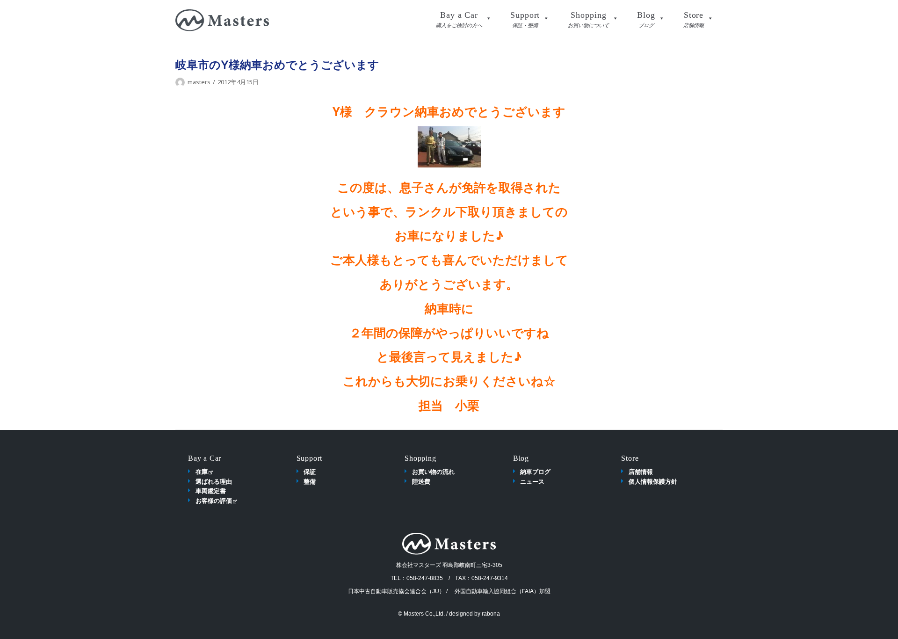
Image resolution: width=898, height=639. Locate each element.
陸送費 (421, 481)
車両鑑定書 (211, 490)
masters (199, 82)
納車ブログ (535, 471)
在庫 (202, 471)
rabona (491, 613)
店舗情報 (641, 471)
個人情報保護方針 (653, 481)
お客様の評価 (214, 500)
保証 (310, 471)
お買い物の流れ (433, 471)
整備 (310, 481)
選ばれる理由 (214, 481)
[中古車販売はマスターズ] (222, 20)
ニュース (532, 481)
